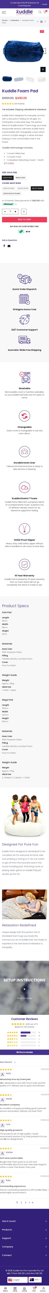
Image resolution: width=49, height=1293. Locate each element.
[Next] (43, 51)
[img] (6, 1069)
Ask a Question (9, 240)
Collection (14, 20)
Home (4, 20)
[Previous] (6, 51)
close (44, 4)
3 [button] (25, 1202)
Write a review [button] (24, 1052)
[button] (8, 103)
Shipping (19, 109)
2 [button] (21, 1202)
